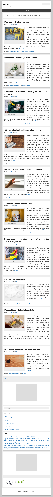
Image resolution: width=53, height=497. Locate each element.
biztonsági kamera (23, 436)
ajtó (11, 436)
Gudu (6, 4)
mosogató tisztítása (26, 85)
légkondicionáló (9, 443)
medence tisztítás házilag (33, 443)
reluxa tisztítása (25, 197)
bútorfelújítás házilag (34, 436)
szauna (22, 447)
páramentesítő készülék (43, 445)
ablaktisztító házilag (7, 436)
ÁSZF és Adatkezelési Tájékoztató (12, 429)
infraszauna (46, 438)
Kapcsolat (7, 427)
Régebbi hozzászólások (8, 378)
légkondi (46, 442)
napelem (9, 445)
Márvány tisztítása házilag (15, 279)
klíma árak (21, 440)
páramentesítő (33, 445)
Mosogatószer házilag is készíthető (19, 310)
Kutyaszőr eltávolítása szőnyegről (28, 123)
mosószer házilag (41, 443)
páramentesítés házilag (24, 445)
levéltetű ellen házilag (39, 442)
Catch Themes (30, 493)
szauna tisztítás (25, 373)
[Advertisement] (26, 392)
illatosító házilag (36, 438)
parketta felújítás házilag (15, 445)
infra (41, 438)
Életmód (6, 425)
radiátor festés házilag (13, 447)
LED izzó (21, 442)
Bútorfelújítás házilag (9, 419)
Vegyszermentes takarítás (13, 51)
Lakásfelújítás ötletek (9, 417)
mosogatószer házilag (26, 343)
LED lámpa (28, 442)
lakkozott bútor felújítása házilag (10, 442)
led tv (33, 442)
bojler (28, 436)
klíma (6, 439)
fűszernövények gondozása (13, 438)
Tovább (21, 48)
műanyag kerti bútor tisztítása (28, 51)
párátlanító (6, 447)
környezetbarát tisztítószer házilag (41, 440)
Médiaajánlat (7, 426)
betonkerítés (15, 436)
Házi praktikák (7, 420)
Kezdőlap (6, 416)
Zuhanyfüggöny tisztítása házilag (18, 203)
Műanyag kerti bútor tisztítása (17, 22)
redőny (18, 447)
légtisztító (17, 444)
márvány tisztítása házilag (27, 303)
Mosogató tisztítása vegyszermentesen (20, 57)
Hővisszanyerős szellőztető (25, 438)
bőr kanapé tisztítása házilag (44, 436)
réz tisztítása (24, 163)
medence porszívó (24, 443)
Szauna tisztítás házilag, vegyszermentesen (22, 349)
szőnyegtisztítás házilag (28, 447)
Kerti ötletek (7, 422)
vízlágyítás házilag (14, 448)
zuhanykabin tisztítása (26, 273)
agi (16, 24)
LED (17, 442)
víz (10, 449)
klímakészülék (14, 440)
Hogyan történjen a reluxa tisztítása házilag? (23, 169)
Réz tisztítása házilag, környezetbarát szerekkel (24, 130)
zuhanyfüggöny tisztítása (27, 232)
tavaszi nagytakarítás (35, 447)
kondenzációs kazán (29, 440)
